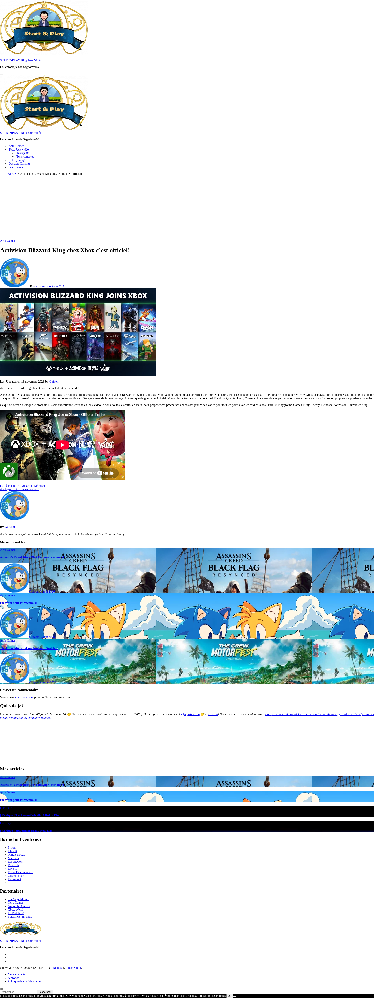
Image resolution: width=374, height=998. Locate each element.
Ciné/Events (15, 167)
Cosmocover (15, 875)
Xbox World (15, 909)
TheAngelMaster (18, 899)
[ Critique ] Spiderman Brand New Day (26, 830)
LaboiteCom (15, 861)
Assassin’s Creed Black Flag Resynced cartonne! (32, 557)
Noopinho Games (19, 906)
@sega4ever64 (190, 714)
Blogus (57, 967)
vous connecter (24, 697)
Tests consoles (25, 156)
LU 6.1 (12, 868)
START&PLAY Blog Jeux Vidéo (20, 60)
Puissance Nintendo (20, 916)
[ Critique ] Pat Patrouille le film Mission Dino (30, 815)
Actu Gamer (16, 146)
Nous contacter (17, 974)
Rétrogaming (16, 160)
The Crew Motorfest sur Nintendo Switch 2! (29, 648)
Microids (13, 858)
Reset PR (13, 865)
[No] (234, 996)
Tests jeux (22, 153)
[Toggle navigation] (1, 74)
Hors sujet (6, 807)
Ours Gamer (15, 902)
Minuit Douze (16, 854)
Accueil (12, 173)
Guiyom (39, 286)
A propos (13, 977)
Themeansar (73, 967)
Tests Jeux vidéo (18, 149)
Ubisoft (12, 851)
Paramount (14, 879)
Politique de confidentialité (24, 981)
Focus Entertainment (20, 872)
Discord (213, 714)
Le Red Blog (16, 913)
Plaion (12, 847)
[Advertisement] (187, 206)
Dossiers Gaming (19, 163)
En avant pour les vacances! (18, 602)
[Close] (1, 989)
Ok (229, 995)
